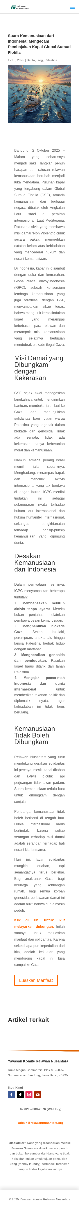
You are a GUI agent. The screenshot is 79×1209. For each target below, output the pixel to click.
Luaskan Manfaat (36, 980)
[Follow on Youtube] (37, 1094)
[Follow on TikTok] (20, 1094)
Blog (40, 60)
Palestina (51, 60)
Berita (31, 60)
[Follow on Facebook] (11, 1094)
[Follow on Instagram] (28, 1094)
